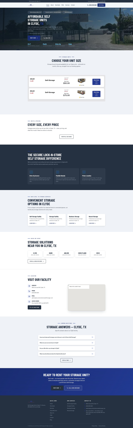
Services (67, 5)
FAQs (62, 5)
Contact (73, 5)
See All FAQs (65, 360)
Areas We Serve (53, 410)
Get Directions (35, 307)
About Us (52, 412)
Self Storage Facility (71, 403)
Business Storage (71, 408)
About (52, 5)
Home (47, 5)
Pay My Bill (101, 5)
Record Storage (70, 410)
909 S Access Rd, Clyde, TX (38, 287)
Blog (51, 419)
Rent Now (33, 38)
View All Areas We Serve (36, 261)
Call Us (48, 38)
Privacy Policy (94, 425)
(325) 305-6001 (35, 292)
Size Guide (57, 5)
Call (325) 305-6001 (74, 388)
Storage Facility (70, 406)
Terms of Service (102, 425)
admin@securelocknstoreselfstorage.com (42, 298)
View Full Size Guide (66, 136)
